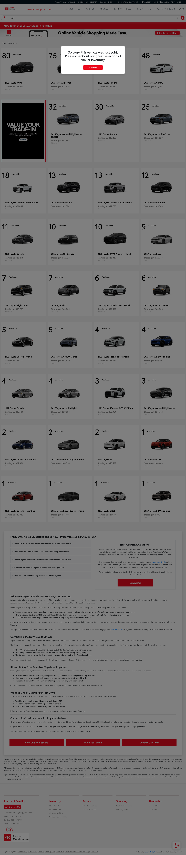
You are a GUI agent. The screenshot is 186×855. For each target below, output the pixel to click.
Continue (93, 67)
